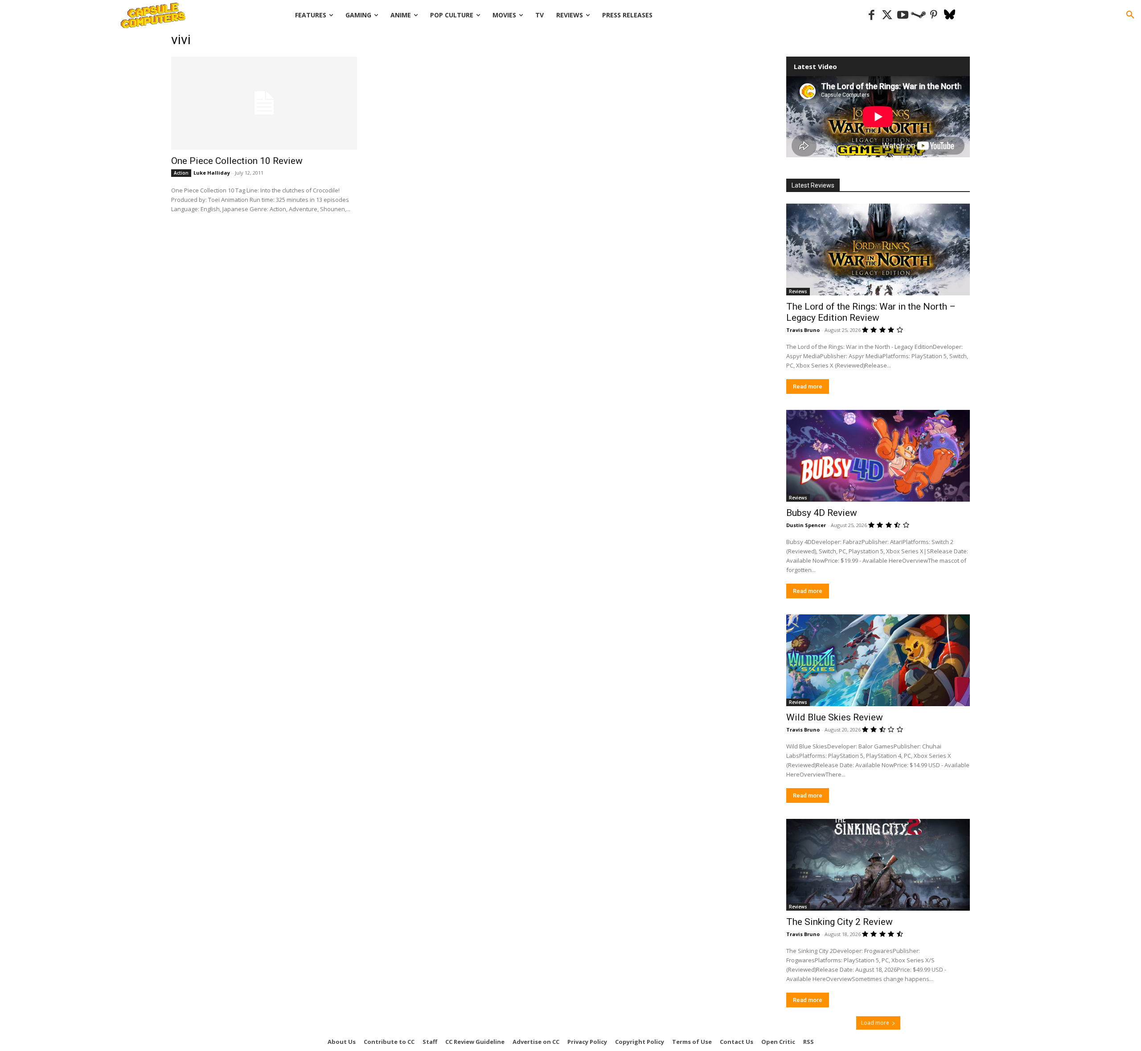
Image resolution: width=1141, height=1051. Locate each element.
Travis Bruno (803, 330)
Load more (875, 1022)
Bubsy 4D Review (821, 512)
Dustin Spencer (806, 525)
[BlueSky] (949, 15)
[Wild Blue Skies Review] (878, 660)
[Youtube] (902, 15)
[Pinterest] (934, 15)
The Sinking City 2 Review (839, 921)
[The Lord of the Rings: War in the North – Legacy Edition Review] (878, 249)
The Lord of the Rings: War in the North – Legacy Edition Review (871, 312)
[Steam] (918, 15)
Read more (807, 386)
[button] (1130, 15)
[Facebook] (871, 15)
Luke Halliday (211, 172)
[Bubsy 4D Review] (878, 456)
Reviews (798, 291)
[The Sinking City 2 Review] (878, 865)
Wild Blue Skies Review (834, 717)
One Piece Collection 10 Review (237, 160)
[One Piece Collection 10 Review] (264, 103)
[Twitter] (887, 15)
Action (181, 173)
